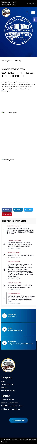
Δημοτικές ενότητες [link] (8, 391)
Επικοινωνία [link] (18, 420)
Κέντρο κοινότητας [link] (7, 400)
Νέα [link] (14, 226)
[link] (35, 19)
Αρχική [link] (3, 381)
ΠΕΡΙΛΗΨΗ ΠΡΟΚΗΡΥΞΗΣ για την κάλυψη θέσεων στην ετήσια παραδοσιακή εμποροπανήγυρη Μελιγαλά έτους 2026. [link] (21, 298)
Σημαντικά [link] (18, 226)
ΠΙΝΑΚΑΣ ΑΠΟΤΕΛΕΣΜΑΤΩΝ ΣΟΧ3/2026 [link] (21, 255)
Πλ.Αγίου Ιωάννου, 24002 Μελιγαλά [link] (20, 344)
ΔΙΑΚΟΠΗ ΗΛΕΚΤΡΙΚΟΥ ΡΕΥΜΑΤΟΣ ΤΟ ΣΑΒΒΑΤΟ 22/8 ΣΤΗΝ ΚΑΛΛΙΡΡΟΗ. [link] (20, 286)
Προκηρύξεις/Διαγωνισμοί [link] (14, 252)
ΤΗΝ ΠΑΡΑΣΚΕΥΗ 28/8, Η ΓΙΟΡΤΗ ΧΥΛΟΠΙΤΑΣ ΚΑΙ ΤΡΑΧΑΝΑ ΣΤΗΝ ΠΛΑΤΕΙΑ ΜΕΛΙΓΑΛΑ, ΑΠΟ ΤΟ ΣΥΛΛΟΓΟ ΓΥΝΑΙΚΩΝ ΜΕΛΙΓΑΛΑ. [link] (20, 231)
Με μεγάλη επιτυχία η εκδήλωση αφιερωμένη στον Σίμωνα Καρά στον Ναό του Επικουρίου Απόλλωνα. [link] (20, 244)
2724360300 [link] (12, 317)
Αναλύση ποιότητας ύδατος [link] (10, 409)
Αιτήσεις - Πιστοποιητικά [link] (9, 403)
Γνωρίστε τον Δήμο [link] (7, 384)
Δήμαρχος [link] (4, 387)
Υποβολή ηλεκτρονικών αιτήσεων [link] (12, 406)
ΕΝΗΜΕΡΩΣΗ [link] (10, 226)
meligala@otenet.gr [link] (15, 330)
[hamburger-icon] (33, 12)
